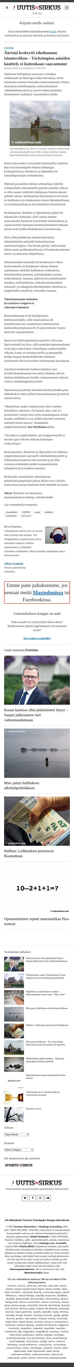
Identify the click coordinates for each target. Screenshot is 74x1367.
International (62, 1220)
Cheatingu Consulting (50, 1226)
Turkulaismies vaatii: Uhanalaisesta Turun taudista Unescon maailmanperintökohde (45, 976)
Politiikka (9, 48)
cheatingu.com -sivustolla (52, 1243)
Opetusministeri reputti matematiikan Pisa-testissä (37, 921)
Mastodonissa (48, 592)
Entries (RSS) (27, 1246)
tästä (53, 31)
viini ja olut (26, 516)
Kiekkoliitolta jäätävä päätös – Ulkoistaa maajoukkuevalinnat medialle (45, 1060)
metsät (37, 512)
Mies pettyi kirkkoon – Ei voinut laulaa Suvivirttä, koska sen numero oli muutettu (45, 1043)
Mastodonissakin (33, 1272)
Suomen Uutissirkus (25, 1226)
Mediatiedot (16, 1220)
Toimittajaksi (39, 1220)
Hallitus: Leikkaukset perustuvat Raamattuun (29, 853)
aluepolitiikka (11, 512)
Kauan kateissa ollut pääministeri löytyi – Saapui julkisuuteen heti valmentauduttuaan (36, 715)
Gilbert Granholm (13, 563)
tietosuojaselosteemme (22, 1269)
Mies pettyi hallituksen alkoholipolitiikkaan (21, 785)
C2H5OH (26, 512)
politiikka (48, 512)
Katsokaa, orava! (33, 1108)
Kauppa (51, 1220)
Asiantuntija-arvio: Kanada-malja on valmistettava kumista (43, 1093)
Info (7, 1220)
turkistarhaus (11, 516)
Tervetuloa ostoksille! (37, 638)
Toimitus (27, 1220)
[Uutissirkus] (18, 1166)
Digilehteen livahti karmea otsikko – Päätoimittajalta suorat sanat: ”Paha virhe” (45, 993)
